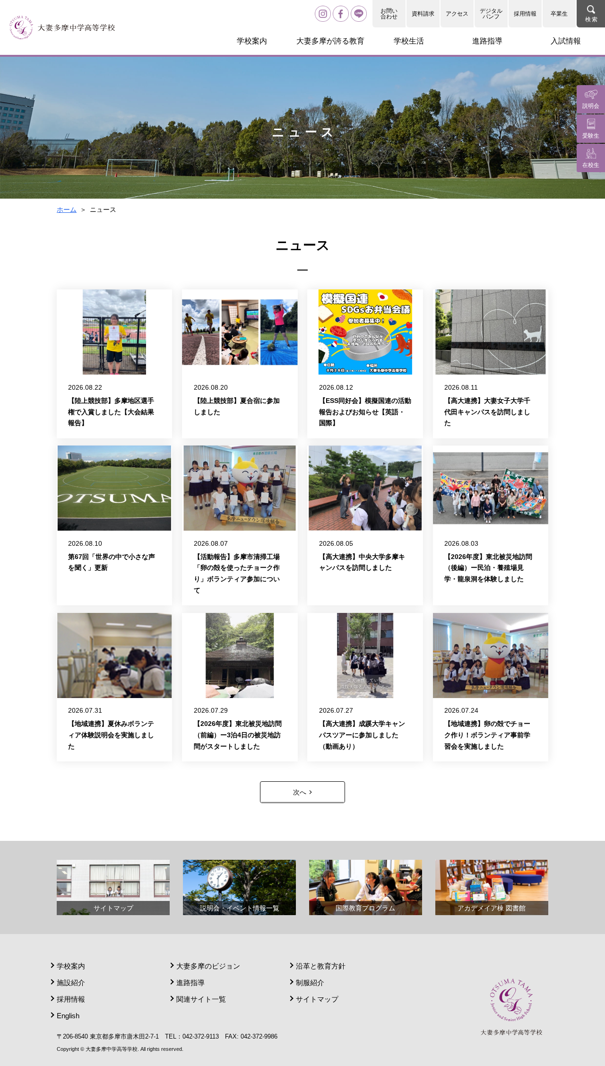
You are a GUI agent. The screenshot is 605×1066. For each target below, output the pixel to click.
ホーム (67, 209)
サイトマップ (317, 999)
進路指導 (190, 982)
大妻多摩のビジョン (208, 966)
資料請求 (423, 13)
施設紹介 (71, 982)
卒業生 (559, 13)
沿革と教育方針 (321, 966)
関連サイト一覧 (201, 999)
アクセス (457, 13)
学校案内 (71, 966)
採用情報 (525, 13)
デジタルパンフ (491, 14)
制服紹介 (310, 982)
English (68, 1015)
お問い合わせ (389, 14)
